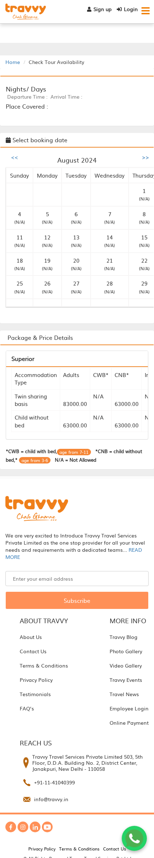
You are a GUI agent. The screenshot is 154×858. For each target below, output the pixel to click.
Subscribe (77, 600)
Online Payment (129, 722)
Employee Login (129, 708)
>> (145, 157)
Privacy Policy (36, 679)
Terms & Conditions (44, 665)
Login (131, 9)
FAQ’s (27, 708)
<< (14, 157)
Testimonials (35, 694)
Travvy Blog (124, 636)
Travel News (124, 694)
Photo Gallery (126, 651)
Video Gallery (126, 665)
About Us (31, 636)
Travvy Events (126, 679)
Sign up (102, 9)
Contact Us (33, 651)
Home (12, 61)
